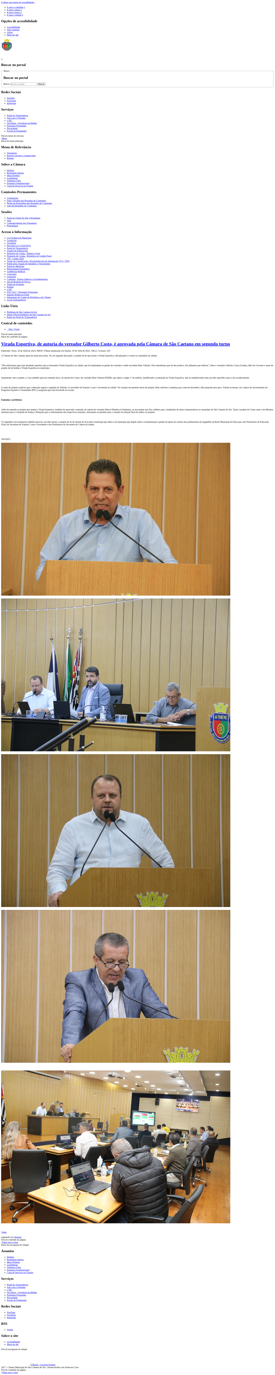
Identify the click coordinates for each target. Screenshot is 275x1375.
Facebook (11, 1315)
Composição (12, 198)
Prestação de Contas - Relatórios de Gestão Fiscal (29, 256)
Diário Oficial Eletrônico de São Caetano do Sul (28, 314)
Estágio (10, 287)
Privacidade (12, 128)
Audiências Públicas (16, 271)
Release (10, 158)
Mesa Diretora (13, 175)
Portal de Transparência (17, 248)
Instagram (11, 1317)
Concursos (11, 274)
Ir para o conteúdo (16, 7)
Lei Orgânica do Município (19, 238)
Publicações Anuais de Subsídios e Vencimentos (28, 264)
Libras (10, 32)
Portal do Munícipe (15, 266)
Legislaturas (12, 178)
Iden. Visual (13, 329)
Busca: (6, 84)
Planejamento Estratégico (18, 269)
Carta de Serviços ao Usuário (20, 186)
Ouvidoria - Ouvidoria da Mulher (22, 123)
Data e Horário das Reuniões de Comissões (26, 200)
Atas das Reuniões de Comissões (22, 206)
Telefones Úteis (14, 181)
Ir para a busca (14, 12)
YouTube (11, 1312)
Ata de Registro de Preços (18, 282)
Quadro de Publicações (17, 251)
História (10, 170)
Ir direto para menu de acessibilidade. (18, 2)
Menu (4, 138)
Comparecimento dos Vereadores (22, 223)
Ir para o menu (14, 10)
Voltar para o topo (9, 1242)
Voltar (4, 1232)
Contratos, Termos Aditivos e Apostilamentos (27, 279)
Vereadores (12, 153)
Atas (9, 220)
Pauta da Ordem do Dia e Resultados (23, 218)
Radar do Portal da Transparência (22, 317)
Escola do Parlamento (16, 131)
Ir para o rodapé (15, 15)
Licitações (11, 276)
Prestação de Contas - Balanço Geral (23, 253)
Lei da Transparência (16, 300)
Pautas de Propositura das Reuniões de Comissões (29, 203)
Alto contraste (13, 30)
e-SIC (9, 120)
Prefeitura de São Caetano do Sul (22, 312)
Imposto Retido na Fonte (18, 294)
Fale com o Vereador (16, 118)
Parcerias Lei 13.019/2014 (19, 245)
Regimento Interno (15, 173)
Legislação (12, 240)
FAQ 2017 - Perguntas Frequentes (22, 292)
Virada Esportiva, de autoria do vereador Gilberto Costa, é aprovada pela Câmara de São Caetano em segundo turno (115, 343)
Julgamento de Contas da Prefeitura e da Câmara (29, 297)
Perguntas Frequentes (16, 126)
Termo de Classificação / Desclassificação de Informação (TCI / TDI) (38, 261)
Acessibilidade (13, 27)
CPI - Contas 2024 (15, 258)
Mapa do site (12, 35)
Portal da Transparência (17, 115)
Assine (10, 1329)
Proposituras (12, 226)
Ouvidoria (11, 243)
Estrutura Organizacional (18, 183)
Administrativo (51, 1352)
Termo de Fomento (15, 284)
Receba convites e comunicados (21, 155)
